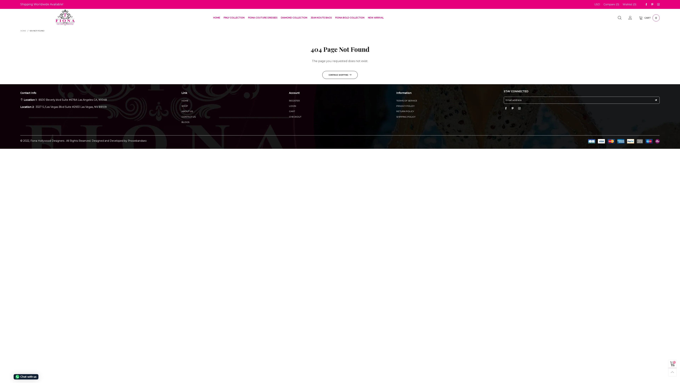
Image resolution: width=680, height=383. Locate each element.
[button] (328, 61)
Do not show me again (342, 84)
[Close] (409, 27)
